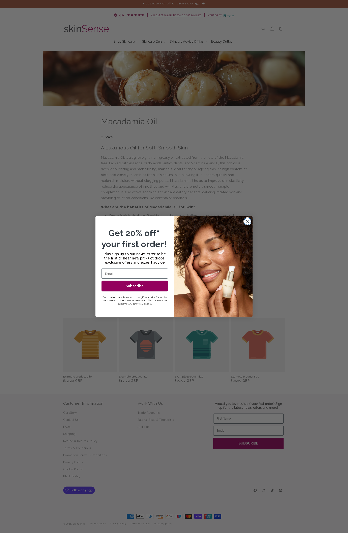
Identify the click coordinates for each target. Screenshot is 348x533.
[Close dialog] (247, 221)
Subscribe (135, 286)
